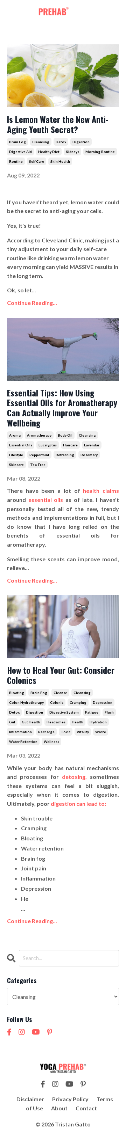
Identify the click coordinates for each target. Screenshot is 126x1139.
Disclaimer (30, 1099)
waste (100, 732)
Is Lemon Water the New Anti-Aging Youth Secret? (57, 124)
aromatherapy (39, 435)
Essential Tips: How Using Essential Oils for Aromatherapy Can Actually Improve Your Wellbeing (62, 408)
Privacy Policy (70, 1099)
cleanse (60, 693)
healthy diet (48, 151)
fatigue (91, 712)
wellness (51, 741)
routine (16, 161)
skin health (60, 161)
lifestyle (16, 455)
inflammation (20, 732)
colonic (56, 702)
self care (36, 161)
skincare (16, 464)
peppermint (39, 455)
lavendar (91, 445)
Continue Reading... (32, 302)
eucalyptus (47, 445)
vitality (83, 732)
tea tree (38, 464)
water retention (23, 741)
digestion (81, 142)
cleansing (40, 142)
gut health (31, 722)
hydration (98, 722)
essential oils (20, 445)
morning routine (100, 151)
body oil (65, 435)
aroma (15, 435)
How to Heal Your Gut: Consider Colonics (60, 675)
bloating (16, 693)
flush (109, 712)
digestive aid (20, 151)
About (59, 1108)
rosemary (89, 455)
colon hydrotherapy (26, 702)
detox (61, 142)
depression (102, 702)
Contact (86, 1108)
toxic (65, 732)
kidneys (72, 151)
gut (12, 722)
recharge (46, 732)
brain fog (17, 142)
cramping (78, 702)
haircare (70, 445)
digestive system (64, 712)
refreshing (65, 455)
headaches (56, 722)
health (77, 722)
